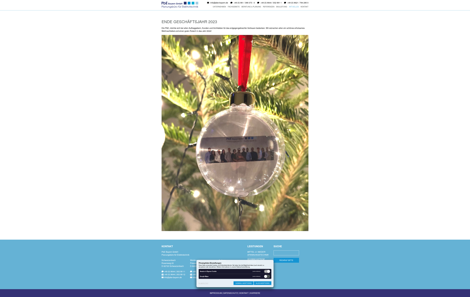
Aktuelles (294, 6)
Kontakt (304, 6)
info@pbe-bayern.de (219, 2)
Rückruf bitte (286, 260)
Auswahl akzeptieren (243, 283)
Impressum (216, 293)
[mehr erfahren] (256, 271)
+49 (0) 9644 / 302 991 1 (271, 2)
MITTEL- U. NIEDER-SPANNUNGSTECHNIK (258, 253)
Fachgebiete (234, 6)
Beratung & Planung (251, 6)
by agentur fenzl (203, 283)
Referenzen (268, 6)
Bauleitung (281, 6)
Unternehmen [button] (219, 6)
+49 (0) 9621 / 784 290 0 (297, 2)
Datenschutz (230, 293)
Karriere (255, 293)
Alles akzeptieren (262, 283)
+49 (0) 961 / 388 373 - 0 (244, 2)
